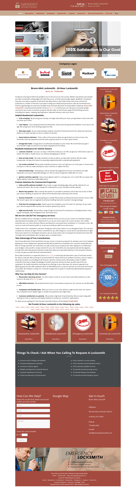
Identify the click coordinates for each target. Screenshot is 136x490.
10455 (37, 307)
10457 (47, 307)
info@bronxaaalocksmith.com (100, 433)
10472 (57, 309)
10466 (91, 307)
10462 (71, 307)
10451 (17, 307)
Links (83, 482)
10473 (62, 309)
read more (19, 28)
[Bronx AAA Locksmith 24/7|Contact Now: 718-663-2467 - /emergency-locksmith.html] (83, 322)
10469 (42, 309)
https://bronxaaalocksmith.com (76, 475)
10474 (67, 309)
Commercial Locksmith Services (108, 90)
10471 (52, 309)
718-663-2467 (77, 6)
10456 (42, 307)
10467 (32, 309)
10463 (76, 307)
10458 (52, 307)
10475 (72, 309)
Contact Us (81, 13)
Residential (40, 13)
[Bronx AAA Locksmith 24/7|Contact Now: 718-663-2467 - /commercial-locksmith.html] (110, 322)
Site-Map (77, 482)
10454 (32, 307)
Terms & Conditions (60, 482)
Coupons (72, 13)
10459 (57, 307)
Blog (116, 13)
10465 (86, 307)
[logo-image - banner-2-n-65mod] (86, 39)
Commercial (61, 13)
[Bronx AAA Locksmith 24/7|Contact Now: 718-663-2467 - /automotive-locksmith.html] (32, 27)
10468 (37, 309)
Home (20, 13)
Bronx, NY (49, 91)
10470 (47, 309)
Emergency (51, 13)
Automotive (29, 13)
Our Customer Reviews (108, 293)
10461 (66, 307)
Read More (29, 339)
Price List (109, 13)
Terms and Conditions (95, 13)
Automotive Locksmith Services (108, 114)
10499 (76, 309)
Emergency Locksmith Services (108, 141)
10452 (22, 307)
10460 (62, 307)
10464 (81, 307)
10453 (27, 307)
